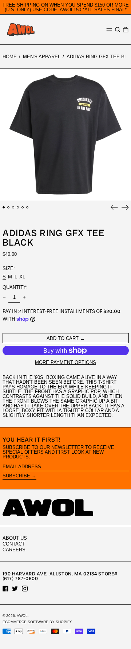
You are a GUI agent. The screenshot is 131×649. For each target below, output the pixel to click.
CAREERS (14, 549)
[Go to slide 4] (18, 207)
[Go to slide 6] (27, 207)
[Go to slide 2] (8, 207)
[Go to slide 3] (13, 207)
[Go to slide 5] (22, 207)
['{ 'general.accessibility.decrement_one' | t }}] (4, 297)
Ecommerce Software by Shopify (37, 622)
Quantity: (15, 287)
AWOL (22, 616)
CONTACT (14, 544)
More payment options (65, 362)
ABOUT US (15, 538)
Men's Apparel (41, 56)
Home (10, 56)
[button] (117, 29)
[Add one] (24, 297)
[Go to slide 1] (4, 207)
